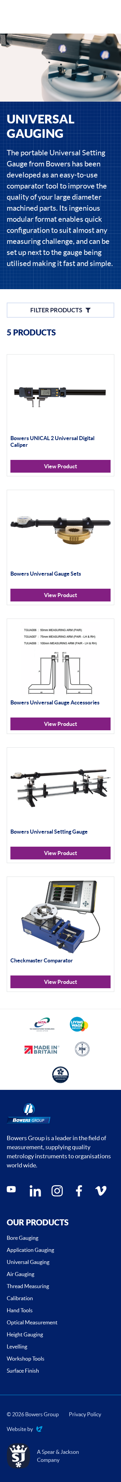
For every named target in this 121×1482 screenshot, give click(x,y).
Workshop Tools (25, 1359)
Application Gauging (30, 1250)
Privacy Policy (85, 1414)
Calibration (20, 1298)
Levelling (17, 1346)
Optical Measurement (32, 1322)
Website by (20, 1429)
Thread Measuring (28, 1286)
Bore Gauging (22, 1238)
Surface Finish (23, 1371)
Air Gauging (20, 1274)
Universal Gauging (28, 1262)
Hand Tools (20, 1310)
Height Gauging (25, 1334)
